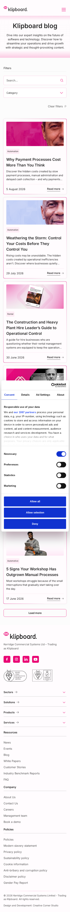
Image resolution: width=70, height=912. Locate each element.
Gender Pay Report (16, 882)
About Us (9, 797)
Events (8, 748)
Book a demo (12, 822)
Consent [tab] (9, 394)
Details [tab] (25, 394)
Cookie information (16, 864)
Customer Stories (15, 767)
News (7, 742)
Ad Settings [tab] (43, 394)
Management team (15, 815)
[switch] (61, 464)
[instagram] (16, 659)
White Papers (12, 761)
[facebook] (7, 659)
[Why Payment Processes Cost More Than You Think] (35, 156)
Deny (35, 523)
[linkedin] (26, 659)
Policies (8, 839)
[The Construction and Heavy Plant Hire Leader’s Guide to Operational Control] (35, 322)
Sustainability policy (16, 858)
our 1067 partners (25, 412)
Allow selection (35, 512)
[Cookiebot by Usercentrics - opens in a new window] (51, 385)
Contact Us (11, 803)
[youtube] (35, 659)
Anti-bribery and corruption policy (25, 870)
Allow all (35, 501)
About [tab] (60, 394)
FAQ (6, 779)
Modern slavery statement (20, 845)
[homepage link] (15, 9)
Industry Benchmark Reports (22, 773)
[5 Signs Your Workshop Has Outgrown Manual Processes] (35, 566)
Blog (6, 755)
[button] (63, 9)
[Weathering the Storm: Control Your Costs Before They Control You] (35, 237)
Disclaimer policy (15, 876)
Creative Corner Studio (45, 905)
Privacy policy (13, 852)
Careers (9, 809)
